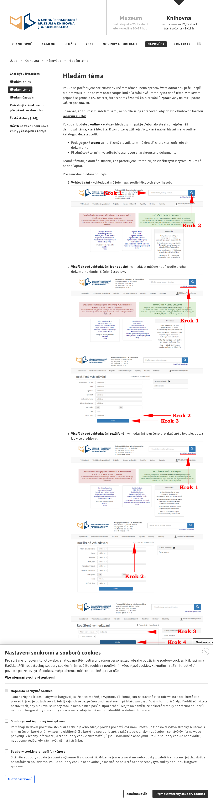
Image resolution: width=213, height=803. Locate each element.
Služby (70, 44)
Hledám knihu (20, 81)
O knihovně (22, 44)
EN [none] (199, 43)
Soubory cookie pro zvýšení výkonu (38, 721)
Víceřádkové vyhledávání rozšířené (97, 433)
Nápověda (156, 44)
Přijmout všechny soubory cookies (180, 794)
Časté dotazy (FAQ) (24, 118)
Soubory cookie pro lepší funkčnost (38, 751)
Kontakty (182, 44)
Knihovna (32, 61)
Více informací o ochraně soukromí (29, 677)
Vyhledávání (80, 182)
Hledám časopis (22, 97)
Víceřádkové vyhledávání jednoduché (99, 266)
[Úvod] (43, 15)
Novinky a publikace (120, 44)
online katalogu (102, 124)
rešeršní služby (74, 116)
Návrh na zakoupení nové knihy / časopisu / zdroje (29, 128)
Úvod (13, 61)
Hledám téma (20, 89)
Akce (89, 44)
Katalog (48, 44)
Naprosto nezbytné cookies (31, 691)
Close (206, 651)
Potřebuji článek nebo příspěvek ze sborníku (26, 107)
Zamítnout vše (136, 794)
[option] (199, 44)
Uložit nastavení (19, 779)
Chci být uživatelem (25, 74)
